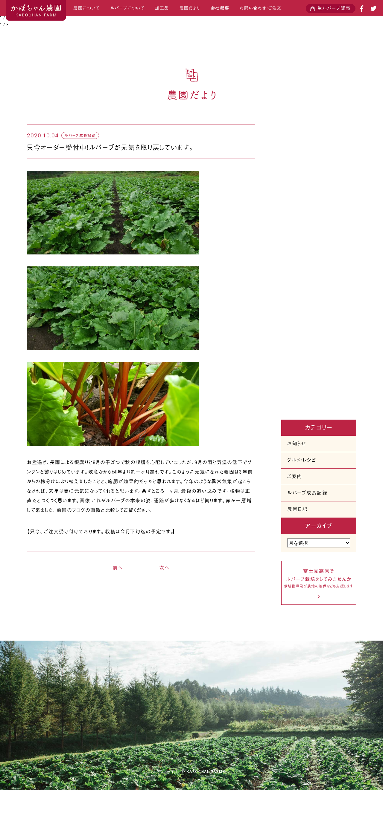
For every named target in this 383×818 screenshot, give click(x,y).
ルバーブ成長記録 (307, 493)
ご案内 (294, 476)
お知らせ (296, 443)
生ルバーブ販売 (334, 8)
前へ (118, 568)
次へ (164, 568)
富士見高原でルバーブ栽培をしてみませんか (319, 578)
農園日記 (297, 509)
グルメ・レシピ (301, 460)
